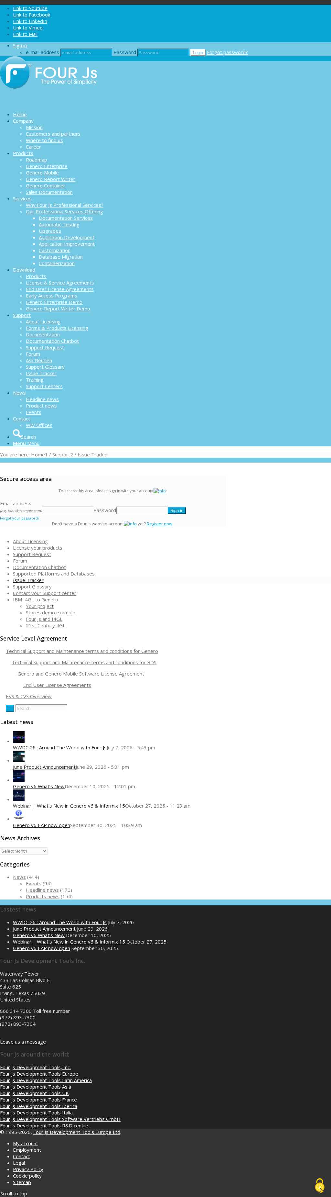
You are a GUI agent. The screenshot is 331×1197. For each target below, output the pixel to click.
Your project (40, 606)
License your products (37, 547)
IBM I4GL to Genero (35, 599)
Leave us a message (23, 1041)
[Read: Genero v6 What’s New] (19, 780)
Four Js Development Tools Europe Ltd (76, 1132)
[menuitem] (172, 114)
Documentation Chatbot (39, 567)
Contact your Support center (44, 593)
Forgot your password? (19, 518)
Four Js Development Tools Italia (36, 1112)
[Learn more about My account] (160, 491)
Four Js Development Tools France (38, 1099)
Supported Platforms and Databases (54, 573)
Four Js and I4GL (44, 619)
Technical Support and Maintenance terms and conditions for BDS (84, 662)
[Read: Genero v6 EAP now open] (19, 818)
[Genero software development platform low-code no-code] (48, 103)
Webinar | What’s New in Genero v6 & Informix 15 (69, 805)
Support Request (32, 554)
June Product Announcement (44, 767)
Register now (159, 524)
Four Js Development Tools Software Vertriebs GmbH (60, 1119)
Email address (21, 506)
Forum (20, 560)
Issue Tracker (28, 580)
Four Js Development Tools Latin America (46, 1080)
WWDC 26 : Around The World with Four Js (60, 747)
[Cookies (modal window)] (319, 1186)
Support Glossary (32, 586)
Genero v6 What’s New (39, 786)
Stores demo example (50, 612)
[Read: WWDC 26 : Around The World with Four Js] (19, 741)
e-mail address (42, 52)
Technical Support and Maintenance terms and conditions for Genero (82, 651)
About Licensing (30, 541)
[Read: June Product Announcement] (19, 760)
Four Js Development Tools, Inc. (35, 1067)
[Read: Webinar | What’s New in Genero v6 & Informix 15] (19, 799)
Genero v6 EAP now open (41, 825)
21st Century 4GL (45, 625)
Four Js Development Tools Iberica (38, 1106)
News (19, 877)
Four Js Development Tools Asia (35, 1086)
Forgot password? (227, 52)
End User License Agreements (57, 685)
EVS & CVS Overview (29, 696)
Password (124, 52)
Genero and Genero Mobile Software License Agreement (80, 673)
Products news (42, 896)
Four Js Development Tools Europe (39, 1073)
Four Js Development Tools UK (34, 1093)
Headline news (42, 890)
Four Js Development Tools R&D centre (44, 1125)
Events (33, 883)
